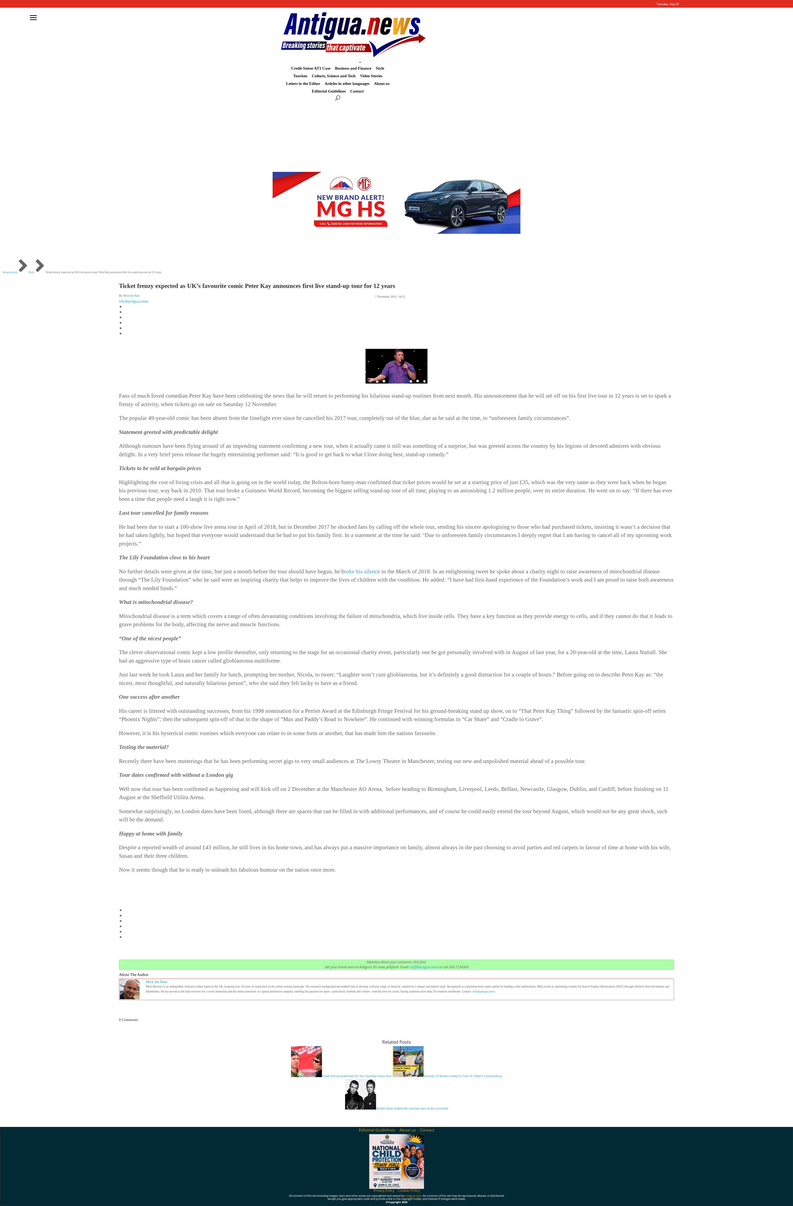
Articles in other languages (347, 84)
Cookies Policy (409, 1190)
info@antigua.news (133, 301)
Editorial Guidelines (329, 91)
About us (381, 84)
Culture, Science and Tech (334, 76)
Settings (535, 1199)
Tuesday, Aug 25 (667, 4)
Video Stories (371, 76)
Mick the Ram (131, 295)
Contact (357, 91)
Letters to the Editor (303, 84)
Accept (489, 1199)
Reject (512, 1199)
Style (380, 68)
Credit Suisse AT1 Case (310, 68)
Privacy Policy (383, 1190)
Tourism (300, 76)
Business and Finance (353, 68)
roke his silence (362, 571)
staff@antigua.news (424, 967)
